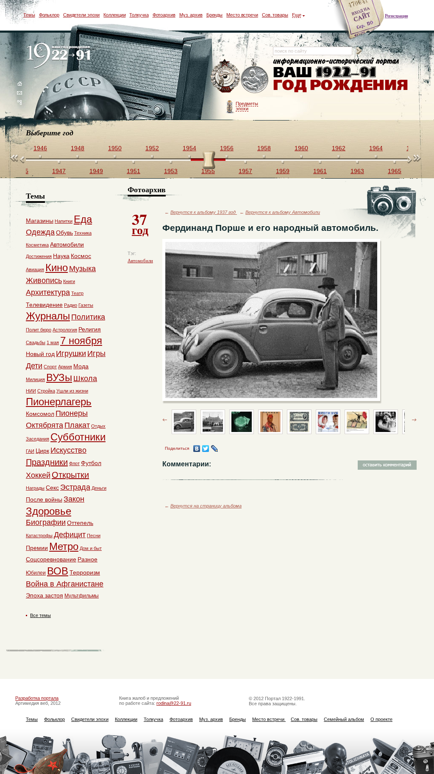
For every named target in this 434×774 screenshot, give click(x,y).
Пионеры (72, 413)
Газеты (85, 305)
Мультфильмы (81, 596)
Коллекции (114, 14)
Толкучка (138, 14)
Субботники (78, 437)
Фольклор (49, 14)
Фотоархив (164, 14)
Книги (69, 281)
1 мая (53, 342)
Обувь (64, 232)
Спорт (50, 366)
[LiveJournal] (214, 448)
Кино (56, 267)
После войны (44, 499)
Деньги (99, 488)
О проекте (381, 719)
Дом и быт (91, 548)
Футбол (91, 463)
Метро (63, 546)
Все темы (40, 615)
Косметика (37, 244)
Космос (81, 255)
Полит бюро (38, 329)
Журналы (48, 316)
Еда (83, 219)
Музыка (82, 268)
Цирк (42, 450)
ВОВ (57, 571)
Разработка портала (36, 698)
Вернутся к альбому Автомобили (282, 212)
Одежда (40, 232)
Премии (37, 547)
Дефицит (70, 534)
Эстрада (75, 487)
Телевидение (44, 304)
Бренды (214, 14)
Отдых (98, 426)
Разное (87, 559)
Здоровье (48, 511)
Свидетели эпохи (81, 14)
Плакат (77, 425)
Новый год (40, 354)
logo (60, 56)
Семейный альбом (344, 719)
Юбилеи (36, 573)
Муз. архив (191, 14)
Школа (85, 378)
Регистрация (396, 15)
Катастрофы (39, 535)
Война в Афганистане (64, 584)
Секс (52, 487)
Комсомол (40, 413)
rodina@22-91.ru (173, 703)
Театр (77, 293)
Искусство (68, 450)
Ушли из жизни (72, 390)
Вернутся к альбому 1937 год (203, 212)
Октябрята (44, 425)
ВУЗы (59, 377)
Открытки (70, 475)
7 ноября (81, 340)
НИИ (31, 390)
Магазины (39, 220)
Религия (89, 329)
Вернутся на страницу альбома (206, 505)
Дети (34, 366)
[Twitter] (205, 448)
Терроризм (85, 572)
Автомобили (140, 260)
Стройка (46, 390)
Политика (88, 317)
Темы (29, 14)
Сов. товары (275, 14)
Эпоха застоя (44, 595)
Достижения (39, 256)
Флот (74, 463)
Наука (61, 255)
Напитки (63, 221)
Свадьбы (35, 342)
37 (140, 223)
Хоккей (38, 475)
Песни (93, 535)
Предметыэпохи (247, 106)
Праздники (47, 462)
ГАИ (30, 451)
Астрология (65, 329)
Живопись (44, 280)
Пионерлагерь (59, 401)
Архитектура (48, 292)
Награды (35, 488)
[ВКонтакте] (196, 448)
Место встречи (242, 14)
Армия (65, 366)
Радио (70, 305)
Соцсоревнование (51, 559)
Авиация (35, 269)
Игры (96, 353)
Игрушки (71, 353)
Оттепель (80, 522)
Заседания (37, 438)
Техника (83, 233)
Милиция (35, 379)
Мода (81, 366)
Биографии (46, 522)
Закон (74, 499)
